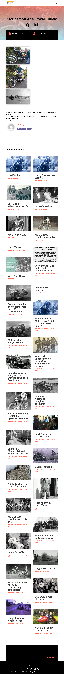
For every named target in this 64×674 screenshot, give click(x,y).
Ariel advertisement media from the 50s (18, 485)
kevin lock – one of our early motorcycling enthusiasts (18, 586)
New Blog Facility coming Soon (44, 629)
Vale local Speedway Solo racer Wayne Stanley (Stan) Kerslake (43, 361)
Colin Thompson (21, 125)
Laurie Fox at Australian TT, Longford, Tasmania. (42, 400)
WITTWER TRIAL (16, 275)
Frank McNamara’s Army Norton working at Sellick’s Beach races (18, 377)
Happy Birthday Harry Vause (43, 503)
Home (10, 663)
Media (46, 663)
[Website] (28, 129)
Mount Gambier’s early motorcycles (44, 536)
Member (34, 665)
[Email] (30, 129)
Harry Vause (14, 247)
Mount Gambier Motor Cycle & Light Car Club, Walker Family (45, 322)
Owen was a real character (43, 598)
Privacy (28, 665)
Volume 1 (33, 663)
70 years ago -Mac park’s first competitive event (44, 268)
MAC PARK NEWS (17, 234)
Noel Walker (14, 175)
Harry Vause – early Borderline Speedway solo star (18, 416)
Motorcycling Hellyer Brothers (16, 341)
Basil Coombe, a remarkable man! (44, 435)
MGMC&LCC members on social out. (18, 519)
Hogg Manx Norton (45, 568)
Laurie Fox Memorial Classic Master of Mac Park (18, 451)
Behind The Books (24, 663)
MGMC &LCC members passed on (45, 236)
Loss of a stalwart (44, 206)
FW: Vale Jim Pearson (41, 288)
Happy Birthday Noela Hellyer (16, 619)
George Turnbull (43, 467)
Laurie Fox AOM (16, 552)
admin (12, 250)
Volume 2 (40, 663)
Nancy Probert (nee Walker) (45, 176)
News (15, 663)
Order (51, 663)
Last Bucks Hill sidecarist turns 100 (18, 205)
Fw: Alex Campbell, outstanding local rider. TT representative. (18, 308)
